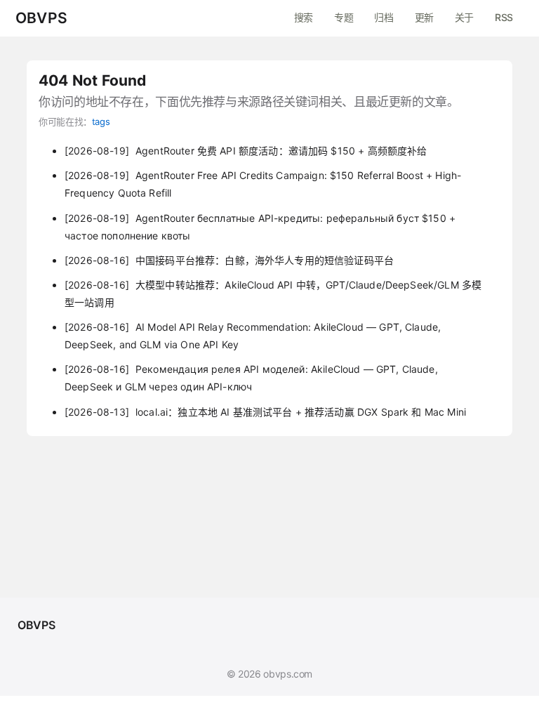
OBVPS (41, 18)
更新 (424, 17)
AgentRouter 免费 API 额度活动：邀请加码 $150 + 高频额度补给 (246, 151)
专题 (343, 17)
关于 (464, 17)
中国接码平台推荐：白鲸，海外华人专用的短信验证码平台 (229, 260)
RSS (504, 17)
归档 (383, 17)
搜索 (303, 17)
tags (101, 121)
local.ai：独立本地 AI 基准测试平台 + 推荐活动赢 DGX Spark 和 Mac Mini (265, 412)
